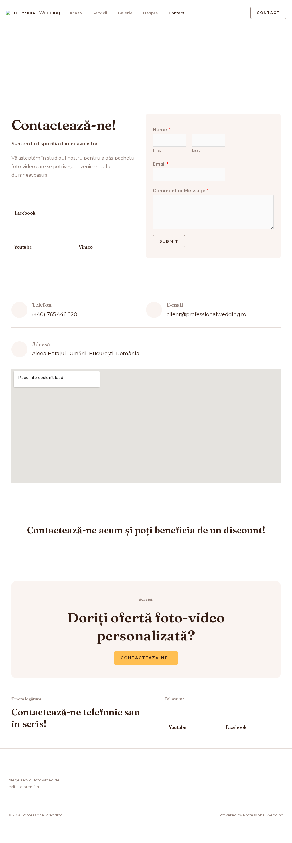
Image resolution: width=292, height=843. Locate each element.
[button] (238, 13)
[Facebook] (18, 203)
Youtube (23, 247)
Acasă (76, 13)
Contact (176, 13)
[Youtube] (17, 237)
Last (196, 150)
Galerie (125, 13)
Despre (150, 13)
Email (161, 164)
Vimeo (86, 247)
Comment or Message (181, 190)
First (157, 150)
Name (161, 129)
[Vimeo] (81, 237)
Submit (169, 241)
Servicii (99, 13)
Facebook (25, 213)
